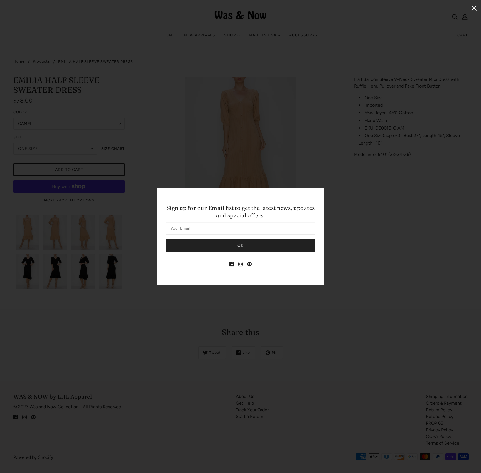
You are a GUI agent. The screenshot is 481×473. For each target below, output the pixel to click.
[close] (474, 7)
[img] (231, 264)
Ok (240, 245)
